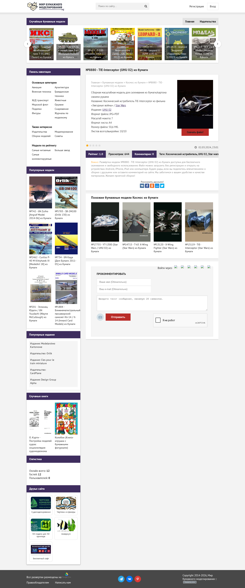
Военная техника (41, 91)
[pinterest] (138, 579)
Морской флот (40, 104)
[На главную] (46, 6)
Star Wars (121, 105)
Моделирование (64, 131)
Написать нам (63, 582)
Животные (60, 100)
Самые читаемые (41, 150)
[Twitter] (162, 186)
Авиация (36, 87)
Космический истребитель (181, 154)
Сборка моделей (41, 136)
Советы (59, 136)
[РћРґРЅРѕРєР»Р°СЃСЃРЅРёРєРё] (152, 186)
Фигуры (36, 113)
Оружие (59, 104)
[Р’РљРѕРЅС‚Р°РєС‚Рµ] (142, 186)
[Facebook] (147, 186)
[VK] (129, 579)
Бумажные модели (112, 82)
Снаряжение (62, 108)
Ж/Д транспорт (40, 100)
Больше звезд (62, 150)
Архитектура (62, 87)
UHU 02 (106, 109)
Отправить (118, 317)
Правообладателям (38, 582)
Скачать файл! (195, 132)
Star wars (213, 154)
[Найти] (145, 6)
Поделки (37, 108)
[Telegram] (121, 579)
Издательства (208, 21)
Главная (189, 21)
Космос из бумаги (136, 82)
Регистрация (196, 6)
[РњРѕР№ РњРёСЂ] (157, 186)
